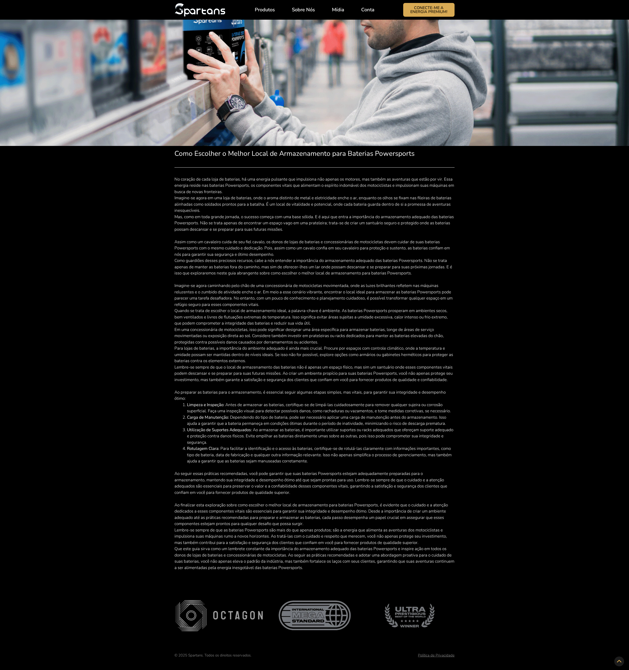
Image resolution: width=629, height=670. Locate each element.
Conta (367, 9)
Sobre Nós (303, 9)
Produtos (265, 9)
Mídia (338, 9)
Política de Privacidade (436, 655)
